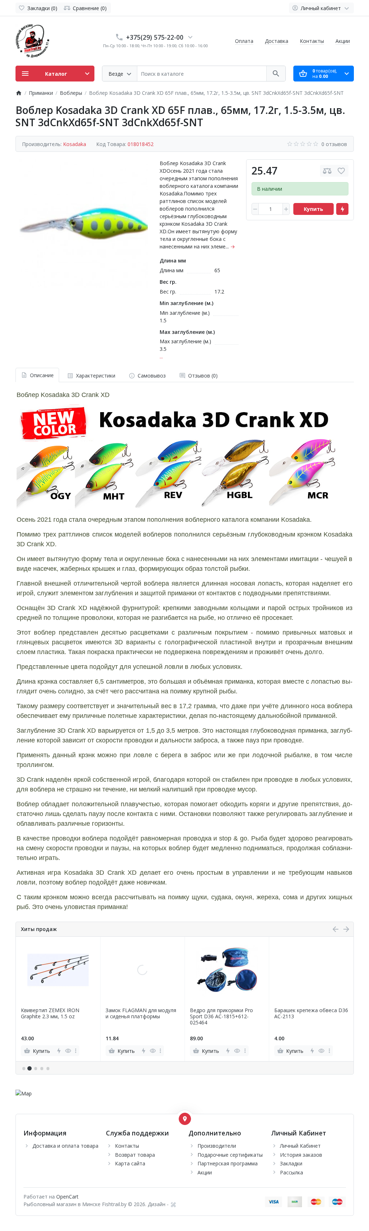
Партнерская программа (227, 1163)
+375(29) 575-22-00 (154, 37)
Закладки (291, 1163)
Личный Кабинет (300, 1145)
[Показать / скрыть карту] (185, 1119)
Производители (216, 1145)
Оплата (244, 40)
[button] (29, 1068)
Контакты (312, 40)
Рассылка (291, 1172)
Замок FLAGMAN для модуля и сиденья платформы (141, 1013)
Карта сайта (130, 1163)
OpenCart (67, 1196)
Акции (342, 40)
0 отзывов (334, 144)
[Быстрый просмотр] (68, 1050)
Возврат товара (135, 1154)
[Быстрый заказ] (342, 209)
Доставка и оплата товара (65, 1145)
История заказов (301, 1154)
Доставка (276, 40)
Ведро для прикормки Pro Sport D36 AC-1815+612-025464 (221, 1016)
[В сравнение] (327, 171)
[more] (75, 1050)
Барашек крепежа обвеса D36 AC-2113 (311, 1013)
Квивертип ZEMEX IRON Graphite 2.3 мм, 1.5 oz (50, 1013)
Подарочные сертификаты (230, 1154)
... (161, 356)
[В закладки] (341, 171)
